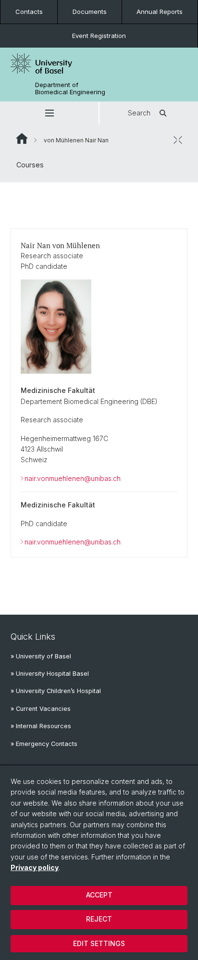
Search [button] (139, 113)
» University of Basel (41, 656)
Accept (99, 895)
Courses (30, 165)
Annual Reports (159, 11)
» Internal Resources (41, 726)
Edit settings (99, 943)
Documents (90, 11)
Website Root (21, 138)
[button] (49, 113)
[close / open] (177, 140)
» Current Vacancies (41, 708)
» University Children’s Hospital (56, 691)
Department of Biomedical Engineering (70, 88)
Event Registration (99, 35)
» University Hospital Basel (50, 673)
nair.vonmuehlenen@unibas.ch (73, 478)
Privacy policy (35, 867)
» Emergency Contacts (44, 743)
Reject (99, 919)
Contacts (29, 11)
